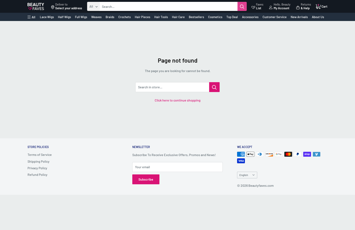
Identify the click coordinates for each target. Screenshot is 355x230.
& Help (305, 8)
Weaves (96, 17)
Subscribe (145, 179)
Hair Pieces (142, 17)
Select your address (68, 8)
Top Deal (232, 17)
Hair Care (178, 17)
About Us (318, 17)
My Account (281, 8)
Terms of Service (40, 154)
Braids (110, 17)
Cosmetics (215, 17)
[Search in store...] (214, 87)
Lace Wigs (47, 17)
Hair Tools (161, 17)
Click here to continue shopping (178, 100)
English (243, 175)
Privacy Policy (37, 168)
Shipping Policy (39, 161)
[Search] (242, 6)
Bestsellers (196, 17)
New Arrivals (299, 17)
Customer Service (275, 17)
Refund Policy (37, 174)
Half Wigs (64, 17)
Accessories (250, 17)
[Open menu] (31, 17)
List (258, 8)
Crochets (124, 17)
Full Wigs (81, 17)
